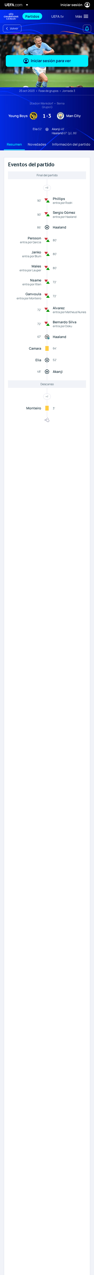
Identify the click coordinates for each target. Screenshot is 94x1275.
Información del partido (71, 144)
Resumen (14, 144)
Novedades (37, 144)
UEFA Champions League (11, 16)
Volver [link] (14, 28)
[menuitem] (34, 16)
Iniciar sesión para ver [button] (51, 60)
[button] (80, 16)
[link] (32, 16)
